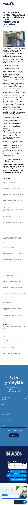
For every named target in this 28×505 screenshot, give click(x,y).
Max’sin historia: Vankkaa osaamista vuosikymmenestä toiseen (10, 274)
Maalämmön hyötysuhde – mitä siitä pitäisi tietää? (13, 253)
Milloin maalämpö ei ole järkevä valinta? (11, 188)
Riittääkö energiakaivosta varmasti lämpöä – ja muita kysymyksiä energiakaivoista (14, 181)
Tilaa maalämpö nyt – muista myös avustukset (12, 287)
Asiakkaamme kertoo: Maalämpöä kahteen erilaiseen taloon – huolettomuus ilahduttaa (14, 267)
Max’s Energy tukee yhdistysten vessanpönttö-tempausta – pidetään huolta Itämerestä (12, 260)
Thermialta (6, 76)
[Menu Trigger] (24, 4)
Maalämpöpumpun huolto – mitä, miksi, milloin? (13, 194)
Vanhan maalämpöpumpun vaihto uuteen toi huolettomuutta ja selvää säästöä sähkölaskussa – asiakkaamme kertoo (13, 209)
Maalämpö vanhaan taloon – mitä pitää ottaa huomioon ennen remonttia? (12, 201)
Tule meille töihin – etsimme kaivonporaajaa (12, 281)
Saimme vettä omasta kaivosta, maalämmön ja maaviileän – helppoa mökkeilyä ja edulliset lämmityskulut (12, 239)
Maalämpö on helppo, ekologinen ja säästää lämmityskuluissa (13, 167)
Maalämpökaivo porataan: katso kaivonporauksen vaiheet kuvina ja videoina (13, 246)
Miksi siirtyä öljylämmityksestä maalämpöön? (12, 216)
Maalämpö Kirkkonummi (14, 172)
